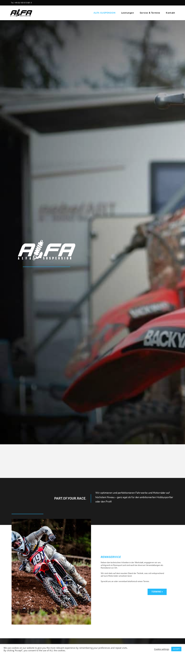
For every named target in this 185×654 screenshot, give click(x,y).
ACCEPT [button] (176, 649)
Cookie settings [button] (161, 649)
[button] (157, 592)
